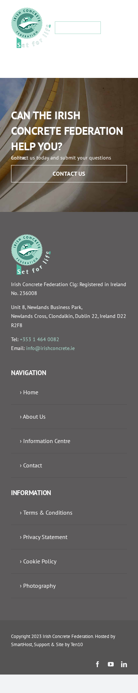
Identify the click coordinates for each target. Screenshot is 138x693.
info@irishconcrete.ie (50, 348)
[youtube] (111, 664)
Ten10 (77, 644)
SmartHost (21, 644)
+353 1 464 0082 (39, 339)
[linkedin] (124, 664)
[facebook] (97, 664)
